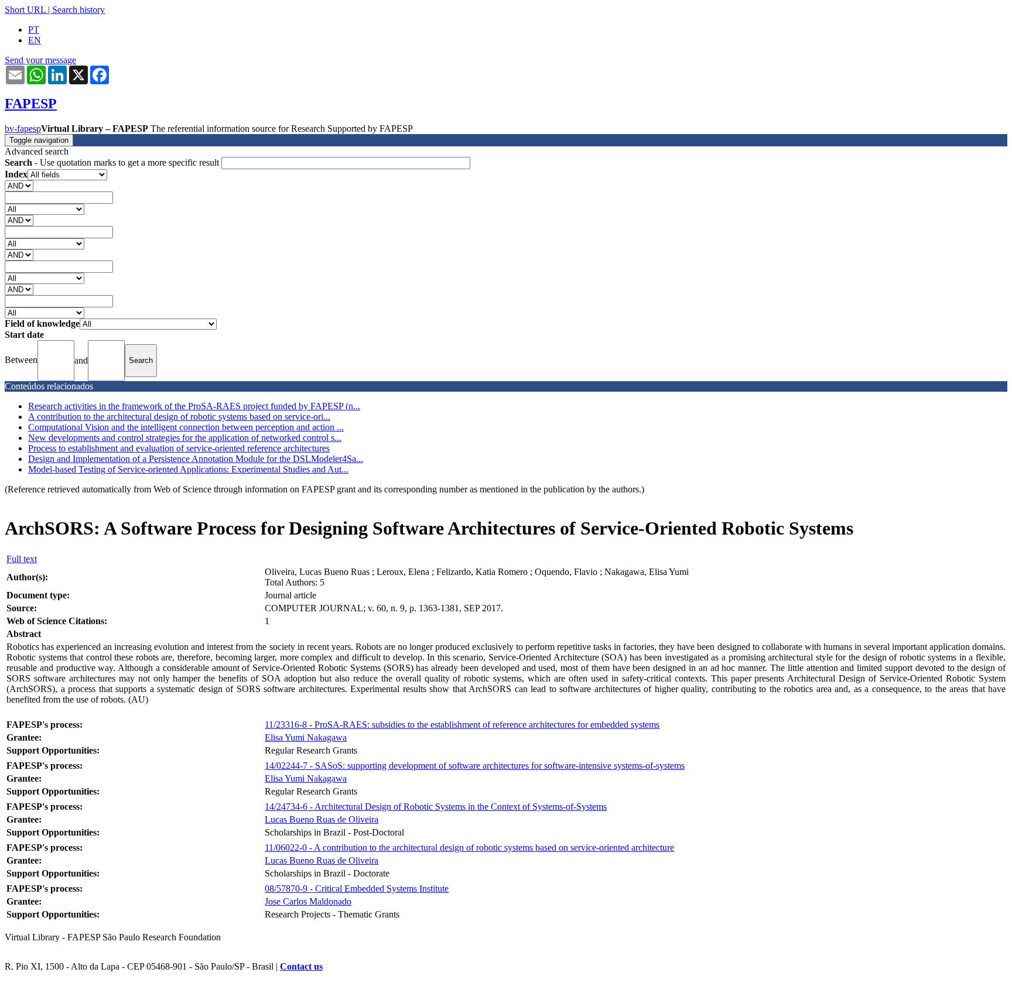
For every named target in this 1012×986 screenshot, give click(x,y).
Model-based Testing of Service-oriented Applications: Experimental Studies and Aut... (188, 469)
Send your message (40, 60)
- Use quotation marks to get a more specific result (113, 162)
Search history (78, 10)
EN (34, 40)
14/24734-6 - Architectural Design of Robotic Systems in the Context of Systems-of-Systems (436, 807)
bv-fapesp (23, 128)
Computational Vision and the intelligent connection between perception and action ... (186, 427)
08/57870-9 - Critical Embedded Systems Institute (357, 888)
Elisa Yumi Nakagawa (306, 737)
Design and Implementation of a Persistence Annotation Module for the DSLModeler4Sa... (195, 459)
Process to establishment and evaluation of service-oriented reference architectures (179, 448)
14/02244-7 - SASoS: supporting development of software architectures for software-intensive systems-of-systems (475, 766)
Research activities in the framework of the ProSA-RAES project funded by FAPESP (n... (194, 406)
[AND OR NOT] (19, 185)
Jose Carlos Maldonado (308, 901)
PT (33, 30)
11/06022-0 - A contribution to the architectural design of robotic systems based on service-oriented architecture (469, 848)
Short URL (25, 10)
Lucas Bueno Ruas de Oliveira (321, 819)
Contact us (301, 966)
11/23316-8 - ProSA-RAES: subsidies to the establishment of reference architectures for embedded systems (462, 725)
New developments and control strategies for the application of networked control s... (184, 438)
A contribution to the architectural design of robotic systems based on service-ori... (179, 417)
